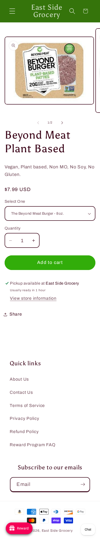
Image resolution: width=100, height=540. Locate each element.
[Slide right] (62, 122)
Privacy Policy (24, 418)
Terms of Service (27, 405)
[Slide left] (38, 122)
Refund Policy (24, 431)
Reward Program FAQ (33, 445)
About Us (19, 379)
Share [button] (15, 314)
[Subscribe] (83, 484)
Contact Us (21, 392)
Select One (15, 201)
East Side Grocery (57, 530)
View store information (33, 298)
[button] (12, 11)
